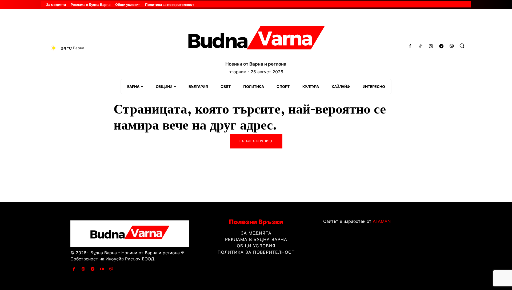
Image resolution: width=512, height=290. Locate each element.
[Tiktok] (421, 46)
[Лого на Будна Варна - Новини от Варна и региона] (256, 40)
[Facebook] (410, 46)
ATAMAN (382, 221)
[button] (461, 45)
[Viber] (451, 46)
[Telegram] (441, 46)
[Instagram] (431, 46)
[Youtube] (102, 269)
